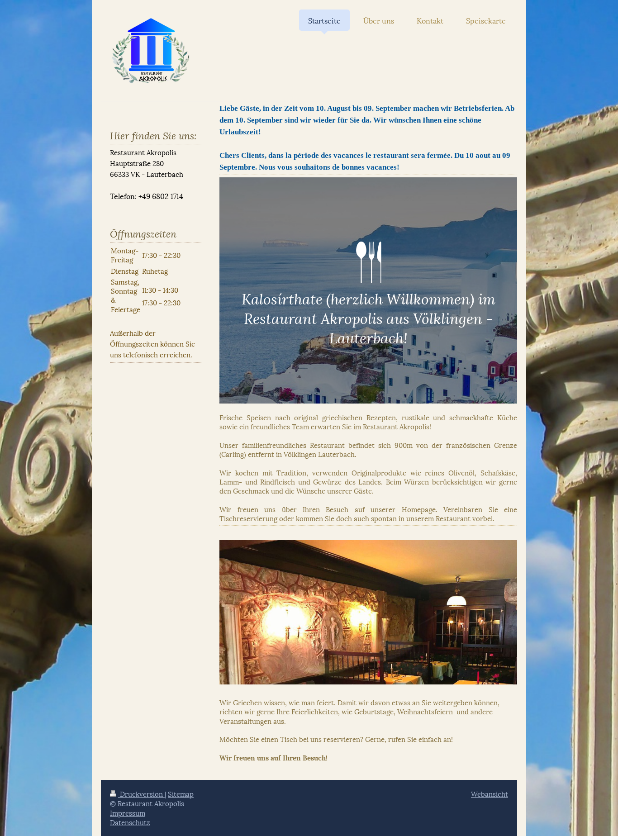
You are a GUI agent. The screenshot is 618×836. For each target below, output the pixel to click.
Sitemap (181, 793)
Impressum (127, 812)
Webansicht (489, 793)
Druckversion (141, 793)
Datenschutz (130, 822)
